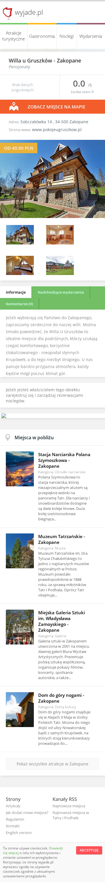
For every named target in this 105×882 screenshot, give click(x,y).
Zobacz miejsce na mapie (56, 107)
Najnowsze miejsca (68, 805)
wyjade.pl (29, 12)
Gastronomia (42, 36)
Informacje (16, 292)
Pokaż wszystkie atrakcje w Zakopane (52, 764)
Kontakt (13, 826)
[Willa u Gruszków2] (20, 273)
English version (19, 832)
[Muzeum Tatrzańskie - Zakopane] (20, 550)
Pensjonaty (19, 66)
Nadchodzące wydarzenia (61, 292)
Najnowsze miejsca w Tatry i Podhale (70, 815)
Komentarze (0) (19, 303)
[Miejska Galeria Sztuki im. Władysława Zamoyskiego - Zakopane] (20, 627)
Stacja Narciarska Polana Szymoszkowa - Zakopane (64, 460)
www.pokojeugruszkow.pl (57, 129)
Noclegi (67, 36)
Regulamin (15, 819)
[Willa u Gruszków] (52, 216)
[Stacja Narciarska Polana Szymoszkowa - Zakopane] (20, 468)
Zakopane (69, 60)
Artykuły (13, 805)
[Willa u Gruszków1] (60, 243)
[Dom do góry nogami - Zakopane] (20, 709)
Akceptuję (89, 850)
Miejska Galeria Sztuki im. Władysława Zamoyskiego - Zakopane (61, 621)
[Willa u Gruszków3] (60, 273)
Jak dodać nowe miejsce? (27, 812)
